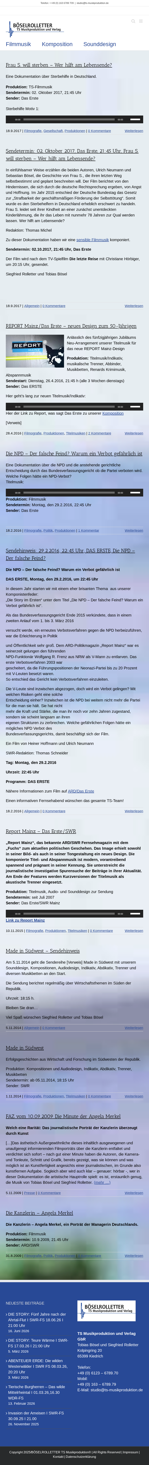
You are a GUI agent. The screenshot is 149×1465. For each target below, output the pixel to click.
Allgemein (32, 306)
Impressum (130, 1452)
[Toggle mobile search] (133, 21)
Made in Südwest (25, 1048)
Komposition (113, 413)
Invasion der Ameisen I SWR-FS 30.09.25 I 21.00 (36, 1416)
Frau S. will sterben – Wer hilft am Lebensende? (59, 65)
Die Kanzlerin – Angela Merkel (39, 1213)
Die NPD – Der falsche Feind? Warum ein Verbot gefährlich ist (74, 454)
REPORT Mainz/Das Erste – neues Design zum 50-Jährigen (71, 326)
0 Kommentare (99, 131)
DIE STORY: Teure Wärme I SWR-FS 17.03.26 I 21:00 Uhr (38, 1343)
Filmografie (33, 131)
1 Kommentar (88, 530)
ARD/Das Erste (81, 791)
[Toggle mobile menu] (141, 21)
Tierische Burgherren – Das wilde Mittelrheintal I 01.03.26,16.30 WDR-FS (36, 1392)
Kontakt (58, 1456)
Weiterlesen (134, 131)
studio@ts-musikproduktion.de (93, 3)
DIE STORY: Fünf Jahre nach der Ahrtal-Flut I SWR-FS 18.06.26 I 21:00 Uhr (37, 1320)
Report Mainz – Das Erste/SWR (41, 831)
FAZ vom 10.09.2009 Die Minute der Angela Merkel (63, 1116)
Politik (48, 530)
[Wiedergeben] (11, 119)
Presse (29, 1193)
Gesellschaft (53, 131)
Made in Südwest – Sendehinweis (43, 951)
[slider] (135, 119)
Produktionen (75, 131)
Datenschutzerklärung (81, 1456)
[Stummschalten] (127, 119)
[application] (74, 119)
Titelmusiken (75, 433)
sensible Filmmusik (92, 240)
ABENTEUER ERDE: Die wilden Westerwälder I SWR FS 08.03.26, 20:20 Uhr (38, 1366)
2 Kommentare (99, 433)
